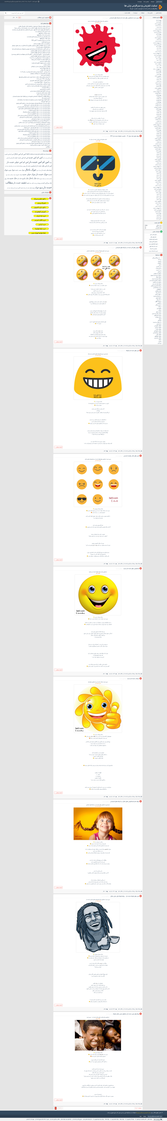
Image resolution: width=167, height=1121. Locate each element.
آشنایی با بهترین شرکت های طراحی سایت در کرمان (38, 86)
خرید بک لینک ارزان (153, 251)
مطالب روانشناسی (157, 332)
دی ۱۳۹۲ (159, 152)
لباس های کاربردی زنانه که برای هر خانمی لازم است (38, 37)
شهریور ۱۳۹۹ (158, 76)
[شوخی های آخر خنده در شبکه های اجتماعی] (98, 281)
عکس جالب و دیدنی (156, 313)
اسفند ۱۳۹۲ (158, 149)
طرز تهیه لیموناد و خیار (45, 68)
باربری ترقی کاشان (46, 42)
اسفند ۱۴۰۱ (158, 57)
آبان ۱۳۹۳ (158, 135)
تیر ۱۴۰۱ (159, 60)
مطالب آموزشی (157, 326)
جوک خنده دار (42, 174)
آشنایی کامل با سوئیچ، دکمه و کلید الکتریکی (40, 80)
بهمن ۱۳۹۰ (158, 192)
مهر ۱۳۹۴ (158, 116)
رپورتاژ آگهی (158, 301)
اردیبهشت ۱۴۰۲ (157, 53)
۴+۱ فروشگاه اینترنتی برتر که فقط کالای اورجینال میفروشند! (36, 120)
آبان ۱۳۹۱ (158, 177)
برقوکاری (48, 147)
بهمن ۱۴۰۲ (158, 46)
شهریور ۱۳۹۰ (158, 201)
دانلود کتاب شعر (153, 234)
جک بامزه (25, 178)
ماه (16, 17)
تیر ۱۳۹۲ (159, 163)
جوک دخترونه (19, 174)
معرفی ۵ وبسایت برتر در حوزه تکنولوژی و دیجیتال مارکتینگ (36, 112)
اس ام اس (158, 266)
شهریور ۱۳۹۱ (158, 180)
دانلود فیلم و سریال (40, 199)
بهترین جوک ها (22, 166)
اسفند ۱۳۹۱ (158, 170)
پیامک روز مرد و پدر (156, 279)
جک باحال (33, 178)
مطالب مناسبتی (157, 338)
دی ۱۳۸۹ (159, 215)
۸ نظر (105, 1103)
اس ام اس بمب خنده (47, 158)
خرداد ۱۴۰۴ (158, 29)
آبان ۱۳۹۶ (158, 86)
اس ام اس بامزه (9, 154)
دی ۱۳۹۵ (159, 97)
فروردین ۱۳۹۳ (157, 147)
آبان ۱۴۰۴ (158, 22)
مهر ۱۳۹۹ (158, 74)
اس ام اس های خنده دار (44, 166)
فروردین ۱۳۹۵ (157, 107)
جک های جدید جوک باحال (66, 1119)
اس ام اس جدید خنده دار (20, 158)
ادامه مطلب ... (58, 127)
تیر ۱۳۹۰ (159, 205)
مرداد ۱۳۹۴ (158, 119)
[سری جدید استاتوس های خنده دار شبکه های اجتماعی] (98, 72)
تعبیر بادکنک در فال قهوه (44, 33)
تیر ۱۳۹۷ (159, 81)
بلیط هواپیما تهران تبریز (38, 233)
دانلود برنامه (158, 294)
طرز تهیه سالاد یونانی (45, 70)
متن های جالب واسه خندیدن (131, 456)
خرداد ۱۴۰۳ (158, 41)
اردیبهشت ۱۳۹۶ (157, 91)
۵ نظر (105, 1009)
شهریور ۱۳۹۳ (158, 138)
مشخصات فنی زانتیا (45, 75)
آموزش (159, 263)
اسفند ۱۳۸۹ (158, 212)
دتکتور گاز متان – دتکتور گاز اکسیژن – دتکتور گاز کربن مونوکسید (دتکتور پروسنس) (31, 54)
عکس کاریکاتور (157, 315)
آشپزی (159, 261)
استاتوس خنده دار (31, 166)
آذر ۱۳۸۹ (158, 217)
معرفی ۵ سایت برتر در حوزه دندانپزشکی (40, 119)
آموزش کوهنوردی (40, 211)
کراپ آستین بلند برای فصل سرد (42, 31)
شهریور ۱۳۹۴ (158, 118)
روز (19, 17)
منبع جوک (39, 188)
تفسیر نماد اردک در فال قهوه (43, 35)
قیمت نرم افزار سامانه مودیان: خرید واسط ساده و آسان (37, 84)
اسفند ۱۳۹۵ (158, 93)
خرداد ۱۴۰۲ (158, 51)
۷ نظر (105, 242)
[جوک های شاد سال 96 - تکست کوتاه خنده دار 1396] (98, 187)
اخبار (160, 265)
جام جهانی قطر (153, 237)
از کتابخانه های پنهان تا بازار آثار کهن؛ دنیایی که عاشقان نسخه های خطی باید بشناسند (31, 30)
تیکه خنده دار (15, 166)
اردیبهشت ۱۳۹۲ (157, 166)
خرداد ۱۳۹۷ (158, 83)
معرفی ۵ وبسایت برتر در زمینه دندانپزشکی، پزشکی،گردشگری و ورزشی (33, 107)
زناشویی (159, 303)
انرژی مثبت (158, 268)
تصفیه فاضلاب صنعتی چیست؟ (43, 47)
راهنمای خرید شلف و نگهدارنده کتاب (41, 44)
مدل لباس (158, 324)
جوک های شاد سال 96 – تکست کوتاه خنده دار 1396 (124, 136)
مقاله (160, 339)
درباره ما (140, 2)
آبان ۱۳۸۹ (158, 219)
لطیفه (27, 183)
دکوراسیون (158, 298)
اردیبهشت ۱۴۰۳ (157, 43)
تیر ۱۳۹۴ (159, 121)
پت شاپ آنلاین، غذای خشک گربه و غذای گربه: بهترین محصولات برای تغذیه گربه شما (31, 49)
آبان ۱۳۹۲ (158, 156)
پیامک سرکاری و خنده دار (129, 131)
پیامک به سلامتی (157, 273)
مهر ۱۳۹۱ (158, 178)
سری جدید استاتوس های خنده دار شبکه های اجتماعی (124, 18)
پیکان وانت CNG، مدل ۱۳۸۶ (43, 79)
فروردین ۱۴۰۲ (157, 55)
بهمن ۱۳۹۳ (158, 130)
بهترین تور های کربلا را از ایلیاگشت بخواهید (40, 73)
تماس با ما (146, 2)
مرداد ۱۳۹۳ (158, 140)
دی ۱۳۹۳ (159, 132)
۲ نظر (105, 563)
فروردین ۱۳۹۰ (157, 210)
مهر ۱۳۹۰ (158, 199)
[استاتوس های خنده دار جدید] (98, 615)
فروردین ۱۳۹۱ (157, 189)
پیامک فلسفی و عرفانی (156, 286)
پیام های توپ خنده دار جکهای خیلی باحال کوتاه (126, 1014)
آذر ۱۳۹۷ (158, 79)
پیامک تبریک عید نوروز (156, 275)
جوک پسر (47, 178)
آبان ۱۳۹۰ (158, 198)
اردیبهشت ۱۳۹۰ (157, 208)
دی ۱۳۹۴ (159, 111)
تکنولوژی (159, 289)
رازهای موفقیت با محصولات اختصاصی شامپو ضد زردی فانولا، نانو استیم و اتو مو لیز (31, 96)
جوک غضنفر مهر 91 (114, 1119)
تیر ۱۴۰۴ (159, 27)
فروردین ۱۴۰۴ (157, 32)
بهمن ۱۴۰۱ (158, 58)
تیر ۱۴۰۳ (159, 39)
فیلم (160, 319)
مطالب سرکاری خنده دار (55, 1119)
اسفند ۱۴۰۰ (158, 64)
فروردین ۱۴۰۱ (157, 62)
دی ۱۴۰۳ (159, 36)
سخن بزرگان (158, 305)
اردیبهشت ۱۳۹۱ (157, 187)
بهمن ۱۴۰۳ (158, 34)
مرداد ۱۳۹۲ (158, 161)
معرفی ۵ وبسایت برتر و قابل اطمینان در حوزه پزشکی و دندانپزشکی (35, 117)
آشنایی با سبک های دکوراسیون (43, 124)
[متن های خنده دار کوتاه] (97, 399)
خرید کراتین (42, 224)
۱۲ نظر (104, 345)
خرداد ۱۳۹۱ (158, 185)
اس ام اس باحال (20, 154)
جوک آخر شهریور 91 (129, 1119)
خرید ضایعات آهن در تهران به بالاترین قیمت (40, 145)
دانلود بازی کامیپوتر (40, 207)
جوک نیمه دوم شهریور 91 (98, 1119)
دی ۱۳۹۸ (159, 78)
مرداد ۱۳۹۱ (158, 182)
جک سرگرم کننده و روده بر (44, 183)
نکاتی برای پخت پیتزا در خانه (43, 94)
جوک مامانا (107, 1119)
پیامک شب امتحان (157, 282)
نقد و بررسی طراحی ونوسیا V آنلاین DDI (40, 40)
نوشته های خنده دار (30, 188)
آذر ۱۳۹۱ (158, 175)
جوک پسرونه (42, 178)
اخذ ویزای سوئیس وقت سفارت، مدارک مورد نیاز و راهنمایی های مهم (34, 77)
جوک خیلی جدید (28, 174)
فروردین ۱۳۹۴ (157, 126)
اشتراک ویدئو (42, 203)
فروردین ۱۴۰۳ (157, 45)
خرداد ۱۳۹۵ (158, 105)
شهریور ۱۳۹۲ (158, 159)
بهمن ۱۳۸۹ (158, 213)
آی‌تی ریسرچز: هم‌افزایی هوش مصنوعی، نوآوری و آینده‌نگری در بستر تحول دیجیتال (31, 45)
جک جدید (13, 178)
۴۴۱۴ (159, 259)
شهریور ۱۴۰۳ (158, 38)
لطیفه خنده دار (19, 183)
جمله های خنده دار (46, 170)
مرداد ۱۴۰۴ (158, 25)
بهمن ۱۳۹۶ (158, 85)
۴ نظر (105, 451)
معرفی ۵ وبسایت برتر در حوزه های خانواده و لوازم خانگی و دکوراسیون (34, 108)
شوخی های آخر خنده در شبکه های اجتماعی (127, 247)
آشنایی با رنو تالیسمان (45, 89)
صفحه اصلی (159, 2)
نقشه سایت (127, 13)
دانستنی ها (158, 292)
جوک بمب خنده (20, 170)
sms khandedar (48, 154)
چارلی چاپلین (158, 291)
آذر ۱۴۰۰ (158, 65)
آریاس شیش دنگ (46, 98)
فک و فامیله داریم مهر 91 (140, 1119)
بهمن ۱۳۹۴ (158, 109)
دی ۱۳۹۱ (159, 173)
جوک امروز (39, 170)
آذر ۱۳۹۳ (158, 133)
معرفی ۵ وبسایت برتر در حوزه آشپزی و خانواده (39, 110)
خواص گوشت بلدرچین (45, 61)
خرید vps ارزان (41, 216)
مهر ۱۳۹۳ (158, 137)
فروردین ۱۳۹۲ (157, 168)
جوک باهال (149, 1119)
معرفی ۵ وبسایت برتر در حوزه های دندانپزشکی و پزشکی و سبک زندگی (34, 115)
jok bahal (35, 154)
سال (14, 17)
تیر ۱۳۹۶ (159, 90)
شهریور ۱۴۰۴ (158, 24)
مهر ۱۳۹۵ (158, 102)
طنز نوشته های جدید (87, 1119)
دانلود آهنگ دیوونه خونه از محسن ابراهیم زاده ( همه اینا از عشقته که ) (33, 100)
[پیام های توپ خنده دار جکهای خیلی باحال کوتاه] (98, 1050)
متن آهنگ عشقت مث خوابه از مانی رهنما (40, 59)
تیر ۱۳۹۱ (159, 184)
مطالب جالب (158, 329)
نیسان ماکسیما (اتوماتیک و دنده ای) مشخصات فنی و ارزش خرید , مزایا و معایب (32, 126)
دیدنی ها (159, 299)
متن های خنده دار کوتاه (132, 350)
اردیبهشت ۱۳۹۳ (157, 145)
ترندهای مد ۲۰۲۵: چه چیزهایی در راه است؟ (40, 58)
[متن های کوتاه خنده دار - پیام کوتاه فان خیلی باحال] (98, 952)
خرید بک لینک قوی (153, 246)
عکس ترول (158, 312)
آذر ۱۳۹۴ (158, 112)
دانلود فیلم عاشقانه (153, 239)
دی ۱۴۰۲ (159, 48)
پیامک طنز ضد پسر (156, 284)
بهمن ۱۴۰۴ (158, 20)
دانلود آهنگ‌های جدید (153, 244)
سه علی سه (33, 183)
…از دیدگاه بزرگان (156, 258)
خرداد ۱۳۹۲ (158, 165)
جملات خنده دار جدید (133, 678)
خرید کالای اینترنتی (40, 220)
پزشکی (159, 272)
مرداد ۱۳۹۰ (158, 203)
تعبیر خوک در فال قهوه (45, 38)
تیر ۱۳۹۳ (159, 142)
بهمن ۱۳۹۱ (158, 172)
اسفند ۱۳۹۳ (158, 128)
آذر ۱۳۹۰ (158, 196)
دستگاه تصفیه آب (46, 87)
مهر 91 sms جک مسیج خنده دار (42, 1119)
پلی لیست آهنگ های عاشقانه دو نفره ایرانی (40, 91)
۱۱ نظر (104, 131)
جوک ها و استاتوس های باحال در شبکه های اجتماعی (124, 801)
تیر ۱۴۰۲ (159, 50)
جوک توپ (11, 170)
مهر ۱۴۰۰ (158, 67)
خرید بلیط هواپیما (40, 229)
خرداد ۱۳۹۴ (158, 123)
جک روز (7, 178)
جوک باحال (30, 169)
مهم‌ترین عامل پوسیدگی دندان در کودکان (40, 66)
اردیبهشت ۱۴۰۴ (157, 31)
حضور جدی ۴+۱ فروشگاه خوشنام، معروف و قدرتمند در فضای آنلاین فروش (33, 103)
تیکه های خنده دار (9, 166)
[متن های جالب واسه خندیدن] (98, 507)
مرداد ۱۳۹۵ (158, 104)
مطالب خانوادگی (157, 331)
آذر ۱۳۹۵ (158, 98)
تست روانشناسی (157, 287)
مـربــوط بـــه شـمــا (157, 322)
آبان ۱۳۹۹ (158, 72)
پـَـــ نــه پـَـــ (158, 270)
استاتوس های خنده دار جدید (131, 568)
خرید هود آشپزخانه (45, 101)
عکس (159, 310)
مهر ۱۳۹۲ (158, 158)
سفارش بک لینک (153, 248)
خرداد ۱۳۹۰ (158, 206)
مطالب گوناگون (158, 336)
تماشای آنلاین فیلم (153, 241)
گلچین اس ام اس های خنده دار (13, 188)
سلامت (159, 306)
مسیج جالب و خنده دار (77, 1119)
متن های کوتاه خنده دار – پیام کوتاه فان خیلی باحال (124, 896)
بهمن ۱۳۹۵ (158, 95)
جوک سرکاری (13, 174)
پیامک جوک (137, 131)
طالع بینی (159, 308)
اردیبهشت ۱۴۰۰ (157, 69)
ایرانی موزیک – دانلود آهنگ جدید (42, 82)
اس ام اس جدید (36, 157)
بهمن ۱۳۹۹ (158, 71)
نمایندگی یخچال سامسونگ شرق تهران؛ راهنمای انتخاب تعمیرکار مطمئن (34, 26)
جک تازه (19, 178)
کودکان (159, 320)
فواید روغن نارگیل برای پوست (43, 93)
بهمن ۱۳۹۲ (158, 151)
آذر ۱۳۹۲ (158, 154)
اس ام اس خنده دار (39, 162)
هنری (160, 341)
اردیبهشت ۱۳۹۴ (157, 125)
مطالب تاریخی (158, 327)
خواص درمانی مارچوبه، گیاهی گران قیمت (41, 63)
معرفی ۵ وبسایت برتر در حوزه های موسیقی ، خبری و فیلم (37, 105)
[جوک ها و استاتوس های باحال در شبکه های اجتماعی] (98, 840)
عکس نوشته (158, 317)
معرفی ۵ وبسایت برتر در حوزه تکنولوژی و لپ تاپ (39, 114)
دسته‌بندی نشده (157, 296)
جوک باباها (122, 1119)
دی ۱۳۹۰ (159, 194)
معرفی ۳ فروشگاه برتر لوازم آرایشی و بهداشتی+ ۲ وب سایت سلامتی (34, 122)
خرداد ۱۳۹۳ (158, 144)
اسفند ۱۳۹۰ (158, 191)
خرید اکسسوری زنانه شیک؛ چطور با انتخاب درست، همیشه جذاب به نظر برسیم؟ (32, 28)
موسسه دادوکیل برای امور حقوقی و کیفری (40, 51)
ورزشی (159, 343)
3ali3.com (29, 154)
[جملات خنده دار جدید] (98, 732)
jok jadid (40, 154)
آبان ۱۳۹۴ (158, 114)
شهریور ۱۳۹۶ (158, 88)
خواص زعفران (47, 65)
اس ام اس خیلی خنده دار (18, 162)
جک (38, 178)
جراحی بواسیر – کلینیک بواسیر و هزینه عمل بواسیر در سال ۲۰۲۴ (35, 72)
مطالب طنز (120, 131)
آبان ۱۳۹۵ (158, 100)
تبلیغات (152, 2)
